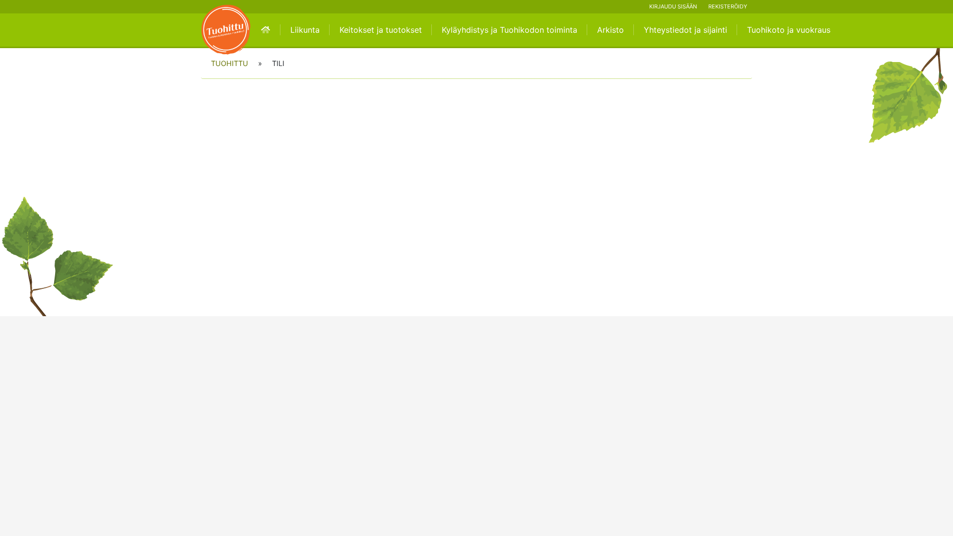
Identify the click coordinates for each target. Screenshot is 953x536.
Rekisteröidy (727, 6)
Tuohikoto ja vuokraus (788, 30)
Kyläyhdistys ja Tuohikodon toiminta (509, 30)
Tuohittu (229, 63)
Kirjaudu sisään (673, 6)
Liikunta (305, 30)
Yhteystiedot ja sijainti (685, 30)
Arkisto (610, 30)
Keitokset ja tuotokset (381, 30)
